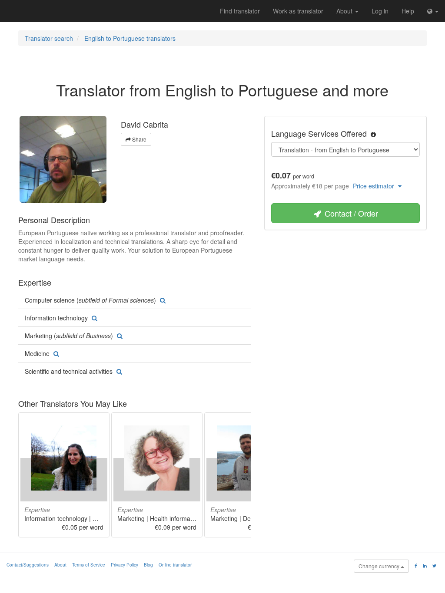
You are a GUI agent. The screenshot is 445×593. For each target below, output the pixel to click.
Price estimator (374, 185)
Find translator (240, 11)
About (345, 11)
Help (408, 11)
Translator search (49, 38)
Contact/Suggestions (28, 565)
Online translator (175, 565)
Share (138, 139)
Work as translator (298, 11)
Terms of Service (88, 565)
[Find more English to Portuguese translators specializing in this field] (162, 300)
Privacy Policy (124, 565)
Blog (148, 565)
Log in (380, 11)
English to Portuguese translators (130, 38)
